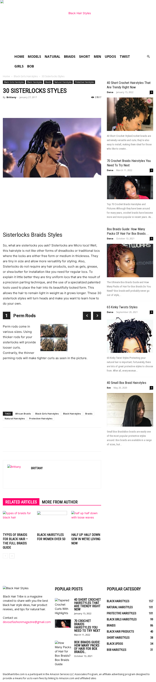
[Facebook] (7, 106)
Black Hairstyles (34, 82)
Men (97, 56)
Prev (87, 316)
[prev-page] (5, 555)
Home (19, 56)
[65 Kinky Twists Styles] (130, 335)
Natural (52, 56)
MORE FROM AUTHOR (60, 502)
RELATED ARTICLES (21, 502)
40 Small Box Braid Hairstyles (126, 383)
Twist (125, 56)
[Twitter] (16, 106)
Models (34, 56)
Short (84, 56)
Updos (110, 56)
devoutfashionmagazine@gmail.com (27, 622)
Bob (30, 66)
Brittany (11, 97)
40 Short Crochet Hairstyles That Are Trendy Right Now (87, 604)
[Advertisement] (52, 203)
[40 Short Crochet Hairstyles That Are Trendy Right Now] (130, 114)
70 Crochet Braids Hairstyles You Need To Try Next (87, 626)
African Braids (23, 413)
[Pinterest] (26, 106)
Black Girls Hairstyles (26, 76)
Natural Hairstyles (63, 82)
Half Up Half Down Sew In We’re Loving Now (85, 539)
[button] (148, 57)
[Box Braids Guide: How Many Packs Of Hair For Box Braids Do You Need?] (130, 260)
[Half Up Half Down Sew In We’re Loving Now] (86, 521)
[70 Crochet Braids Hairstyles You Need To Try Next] (130, 187)
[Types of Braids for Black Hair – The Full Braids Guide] (18, 521)
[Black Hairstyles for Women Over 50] (52, 521)
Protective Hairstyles (84, 82)
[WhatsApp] (35, 106)
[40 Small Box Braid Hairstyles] (130, 409)
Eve (109, 387)
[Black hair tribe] (78, 26)
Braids (69, 56)
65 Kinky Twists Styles (122, 307)
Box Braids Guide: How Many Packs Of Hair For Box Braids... (87, 647)
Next (97, 316)
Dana (110, 92)
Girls (19, 66)
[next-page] (11, 555)
